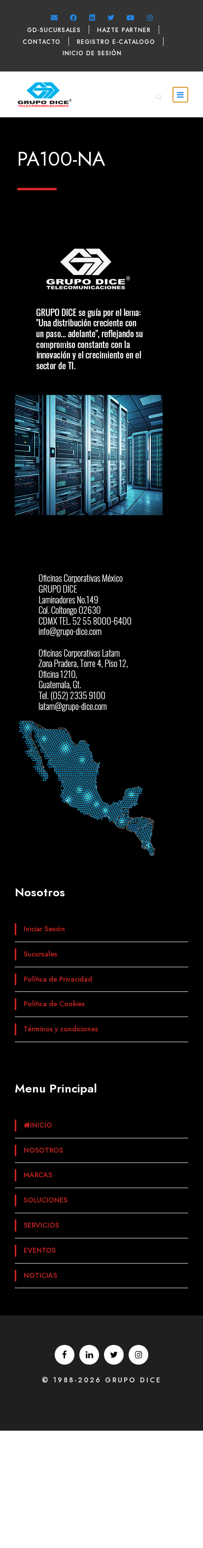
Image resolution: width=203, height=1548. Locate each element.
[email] (54, 18)
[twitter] (110, 18)
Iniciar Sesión (44, 929)
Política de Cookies (54, 1004)
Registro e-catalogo (116, 41)
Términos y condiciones (61, 1029)
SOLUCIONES (46, 1200)
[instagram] (150, 18)
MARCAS (38, 1175)
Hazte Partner (124, 30)
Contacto (42, 41)
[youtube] (131, 18)
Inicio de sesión (92, 53)
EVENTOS (40, 1250)
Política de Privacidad (58, 979)
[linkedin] (92, 18)
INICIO (41, 1125)
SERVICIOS (41, 1225)
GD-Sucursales (54, 30)
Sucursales (40, 954)
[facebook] (73, 18)
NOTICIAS (40, 1275)
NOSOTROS (43, 1150)
